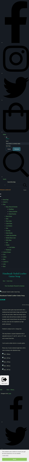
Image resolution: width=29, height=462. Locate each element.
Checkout (16, 149)
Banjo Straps (9, 216)
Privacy (13, 389)
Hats (7, 228)
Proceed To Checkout (19, 285)
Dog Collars (9, 221)
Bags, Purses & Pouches (11, 206)
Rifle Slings (8, 240)
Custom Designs (7, 252)
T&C (1, 389)
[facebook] (16, 42)
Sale (7, 242)
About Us (5, 202)
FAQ (4, 254)
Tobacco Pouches (13, 211)
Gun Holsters (9, 225)
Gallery (4, 256)
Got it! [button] (14, 459)
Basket (9, 149)
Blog (4, 259)
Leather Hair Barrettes (11, 235)
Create (9, 393)
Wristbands (8, 249)
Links (4, 264)
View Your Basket (9, 285)
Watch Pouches (12, 214)
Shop (4, 204)
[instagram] (16, 73)
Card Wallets (12, 247)
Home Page (5, 199)
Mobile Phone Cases (11, 237)
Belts (7, 218)
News (8, 389)
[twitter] (16, 100)
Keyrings (8, 230)
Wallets (7, 245)
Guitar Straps (9, 223)
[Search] (25, 185)
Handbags (11, 209)
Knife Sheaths (9, 233)
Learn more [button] (5, 455)
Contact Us (5, 261)
